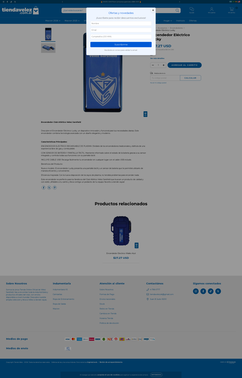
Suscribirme (121, 44)
